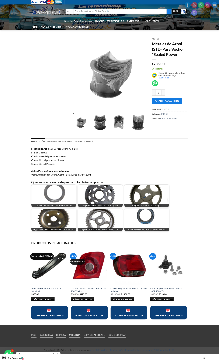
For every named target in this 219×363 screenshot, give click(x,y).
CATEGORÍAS (115, 21)
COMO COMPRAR (77, 27)
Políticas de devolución (164, 350)
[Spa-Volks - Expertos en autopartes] (46, 11)
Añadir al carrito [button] (43, 299)
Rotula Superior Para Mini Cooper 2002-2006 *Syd (166, 289)
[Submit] (169, 11)
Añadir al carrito (167, 100)
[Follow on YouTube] (56, 21)
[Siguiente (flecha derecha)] (214, 181)
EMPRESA (133, 21)
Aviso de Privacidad (99, 350)
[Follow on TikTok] (49, 21)
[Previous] (31, 286)
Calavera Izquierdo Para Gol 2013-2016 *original (129, 289)
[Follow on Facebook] (45, 21)
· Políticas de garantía (142, 350)
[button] (179, 11)
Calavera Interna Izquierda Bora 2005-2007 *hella (88, 289)
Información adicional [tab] (60, 141)
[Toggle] (58, 341)
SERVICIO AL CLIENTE (47, 27)
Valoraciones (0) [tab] (84, 141)
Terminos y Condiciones (121, 350)
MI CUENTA (152, 21)
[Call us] (53, 21)
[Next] (187, 286)
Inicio (99, 21)
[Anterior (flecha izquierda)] (5, 181)
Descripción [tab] (38, 141)
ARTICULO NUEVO (168, 118)
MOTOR (155, 39)
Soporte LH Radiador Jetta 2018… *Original (46, 289)
